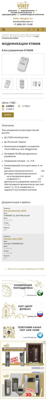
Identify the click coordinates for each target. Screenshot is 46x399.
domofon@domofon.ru (23, 21)
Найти (39, 35)
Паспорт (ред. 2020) (13, 238)
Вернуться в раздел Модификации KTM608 (26, 269)
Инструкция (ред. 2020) (15, 210)
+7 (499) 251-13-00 (23, 24)
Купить (7, 115)
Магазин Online (42, 29)
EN (28, 30)
